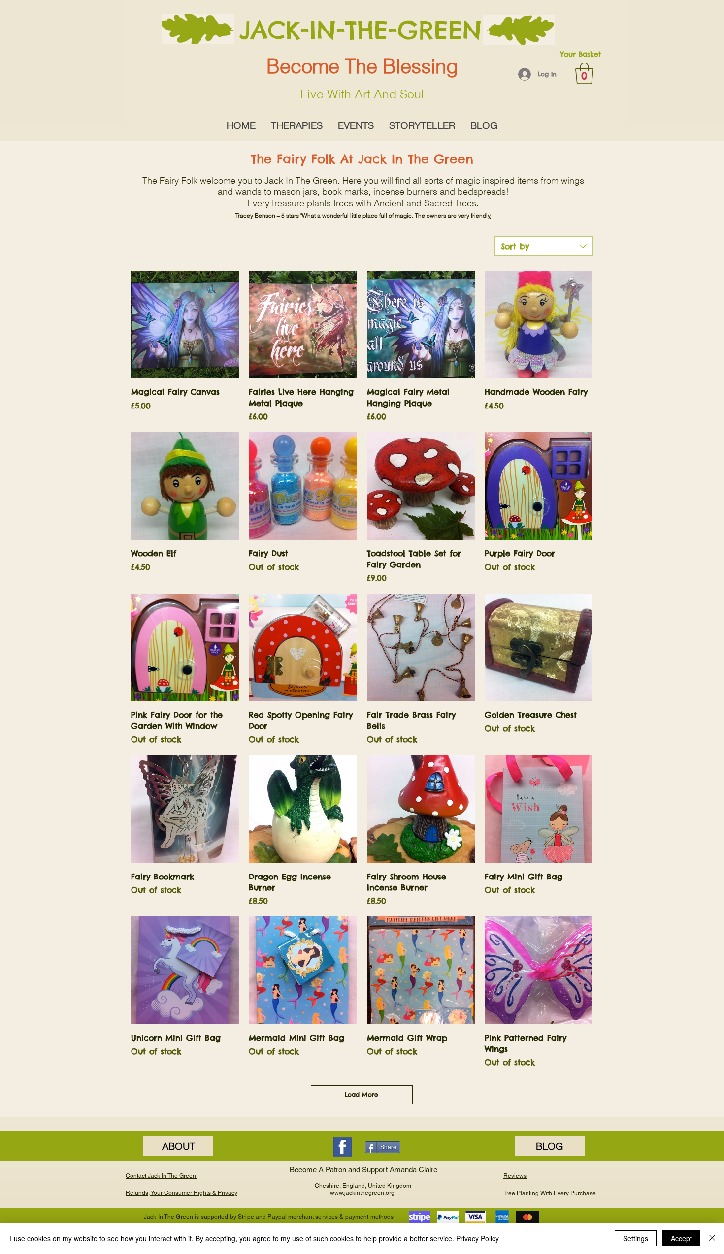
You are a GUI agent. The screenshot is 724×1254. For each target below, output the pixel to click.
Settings (635, 1238)
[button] (584, 73)
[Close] (712, 1238)
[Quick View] (185, 324)
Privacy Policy (477, 1238)
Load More (361, 1094)
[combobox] (543, 246)
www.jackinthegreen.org (362, 1193)
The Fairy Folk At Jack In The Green (362, 159)
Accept (681, 1238)
